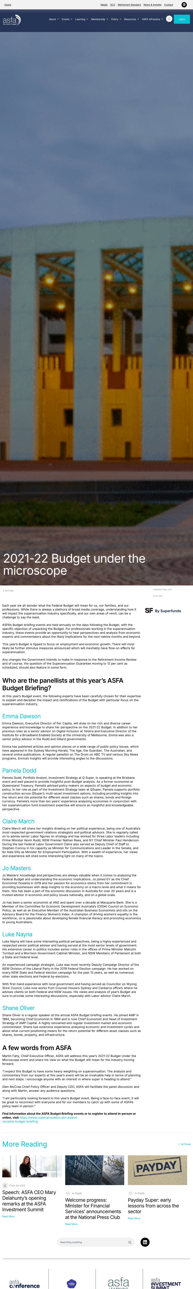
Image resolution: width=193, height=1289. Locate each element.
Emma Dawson (21, 716)
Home (7, 4)
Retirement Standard (129, 4)
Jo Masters (16, 868)
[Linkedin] (184, 4)
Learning (80, 19)
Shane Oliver (18, 1007)
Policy (114, 19)
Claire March (18, 821)
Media (104, 4)
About (52, 19)
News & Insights (152, 4)
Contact (168, 4)
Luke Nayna (17, 934)
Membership (98, 19)
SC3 (112, 4)
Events (65, 19)
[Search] (129, 1242)
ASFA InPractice (151, 19)
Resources (130, 19)
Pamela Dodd (19, 770)
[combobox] (95, 1242)
